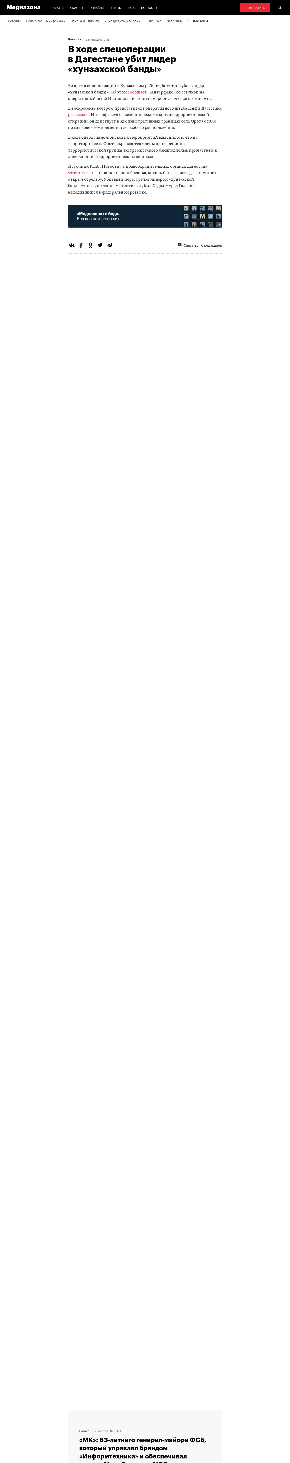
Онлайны (96, 7)
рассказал (77, 115)
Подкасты (149, 7)
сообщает (137, 92)
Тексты (116, 7)
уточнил (76, 173)
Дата (131, 7)
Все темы (200, 21)
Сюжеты (76, 7)
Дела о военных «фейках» (45, 20)
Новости (56, 7)
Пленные (154, 20)
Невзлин (14, 20)
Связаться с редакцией (203, 245)
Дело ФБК (174, 20)
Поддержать (255, 7)
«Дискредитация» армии (123, 20)
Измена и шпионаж (84, 20)
